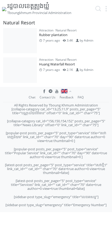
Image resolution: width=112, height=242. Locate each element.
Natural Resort (66, 30)
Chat (32, 97)
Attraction (46, 30)
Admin (88, 40)
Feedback (66, 97)
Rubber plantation (53, 34)
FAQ (81, 97)
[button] (106, 9)
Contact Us (47, 97)
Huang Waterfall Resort (57, 64)
